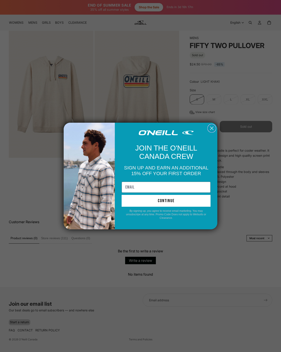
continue (166, 200)
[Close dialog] (212, 128)
